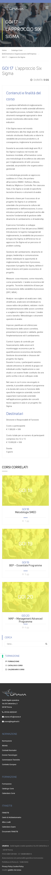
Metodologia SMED (25, 511)
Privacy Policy (7, 866)
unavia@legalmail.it (11, 721)
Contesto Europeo (9, 764)
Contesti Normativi (9, 750)
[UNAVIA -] (13, 8)
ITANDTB (5, 813)
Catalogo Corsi (15, 665)
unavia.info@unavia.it (12, 717)
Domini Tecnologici (9, 755)
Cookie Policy (18, 866)
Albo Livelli (6, 822)
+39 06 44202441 (10, 712)
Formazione (13, 661)
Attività (4, 746)
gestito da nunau (14, 870)
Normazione (7, 741)
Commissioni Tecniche (11, 760)
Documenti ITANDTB (10, 832)
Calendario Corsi (16, 669)
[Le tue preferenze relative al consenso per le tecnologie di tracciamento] (2, 656)
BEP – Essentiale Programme (25, 564)
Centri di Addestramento (11, 817)
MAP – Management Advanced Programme (25, 618)
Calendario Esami (9, 827)
